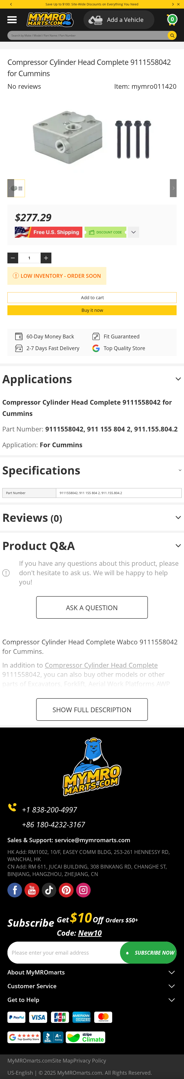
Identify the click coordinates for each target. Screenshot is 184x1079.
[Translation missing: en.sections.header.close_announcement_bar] (178, 4)
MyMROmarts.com (29, 1060)
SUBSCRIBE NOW (154, 952)
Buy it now (92, 310)
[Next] (173, 4)
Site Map (62, 1060)
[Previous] (11, 4)
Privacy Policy (89, 1060)
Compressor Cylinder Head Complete (101, 665)
